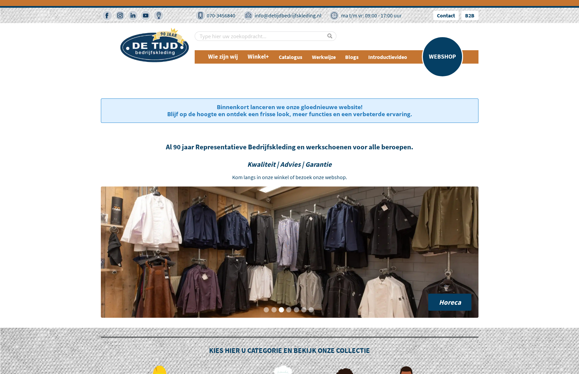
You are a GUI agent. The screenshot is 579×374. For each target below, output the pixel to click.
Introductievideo (387, 57)
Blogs (352, 57)
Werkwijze (324, 57)
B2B (469, 15)
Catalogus (290, 57)
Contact (446, 15)
